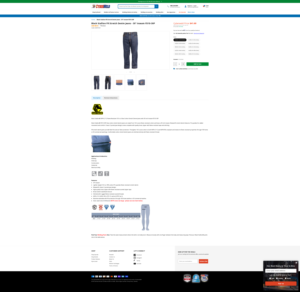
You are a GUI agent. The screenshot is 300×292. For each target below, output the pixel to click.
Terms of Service (113, 266)
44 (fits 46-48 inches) (193, 50)
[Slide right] (134, 72)
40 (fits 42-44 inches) (193, 47)
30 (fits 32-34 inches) (180, 40)
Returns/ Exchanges (114, 263)
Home (93, 19)
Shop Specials (94, 254)
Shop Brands (94, 257)
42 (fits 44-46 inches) (180, 50)
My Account (94, 261)
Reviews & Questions (110, 98)
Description (96, 98)
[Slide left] (126, 72)
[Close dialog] (296, 262)
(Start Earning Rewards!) (199, 33)
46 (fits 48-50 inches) (180, 54)
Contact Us (112, 257)
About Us (111, 259)
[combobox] (136, 6)
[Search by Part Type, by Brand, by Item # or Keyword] (156, 6)
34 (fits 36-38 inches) (180, 43)
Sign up (281, 283)
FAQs (110, 261)
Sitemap (136, 281)
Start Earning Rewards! (193, 7)
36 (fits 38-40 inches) (193, 43)
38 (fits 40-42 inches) (180, 47)
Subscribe (203, 261)
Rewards (111, 254)
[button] (98, 26)
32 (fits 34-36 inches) (193, 40)
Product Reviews (95, 259)
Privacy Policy (130, 281)
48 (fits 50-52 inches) (193, 54)
